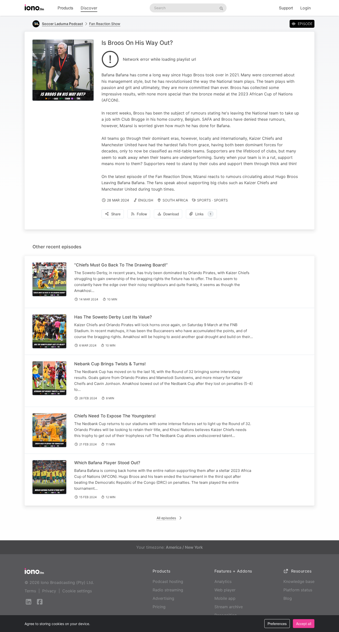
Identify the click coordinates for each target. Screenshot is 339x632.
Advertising (163, 598)
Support (286, 8)
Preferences (277, 623)
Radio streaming (168, 589)
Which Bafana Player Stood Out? (107, 462)
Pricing (159, 606)
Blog (287, 598)
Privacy (49, 590)
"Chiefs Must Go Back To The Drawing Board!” (121, 264)
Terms (30, 590)
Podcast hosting (168, 581)
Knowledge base (298, 581)
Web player (225, 589)
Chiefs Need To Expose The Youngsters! (115, 415)
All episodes (166, 518)
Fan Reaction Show (104, 24)
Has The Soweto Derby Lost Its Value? (113, 317)
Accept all (303, 623)
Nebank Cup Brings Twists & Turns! (110, 363)
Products (65, 8)
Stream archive (228, 606)
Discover (89, 7)
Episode (305, 24)
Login (305, 7)
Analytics (223, 581)
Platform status (297, 589)
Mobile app (225, 598)
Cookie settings (77, 590)
